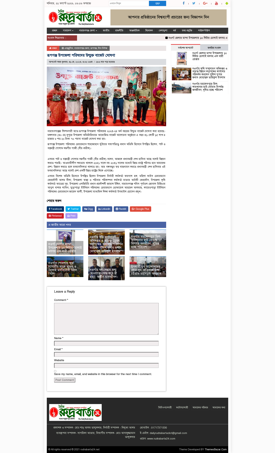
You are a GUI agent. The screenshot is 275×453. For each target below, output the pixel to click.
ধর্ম (174, 30)
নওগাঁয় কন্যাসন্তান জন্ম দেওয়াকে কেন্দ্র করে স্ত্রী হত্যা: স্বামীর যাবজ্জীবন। (104, 273)
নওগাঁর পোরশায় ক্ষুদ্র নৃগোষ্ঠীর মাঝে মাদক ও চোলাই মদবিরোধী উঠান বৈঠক (62, 268)
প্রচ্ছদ (54, 30)
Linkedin (105, 209)
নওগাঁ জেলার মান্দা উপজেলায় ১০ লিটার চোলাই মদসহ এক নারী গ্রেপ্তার (198, 38)
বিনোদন (149, 30)
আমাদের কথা (218, 407)
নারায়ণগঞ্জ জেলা (87, 30)
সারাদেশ (67, 30)
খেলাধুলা (163, 30)
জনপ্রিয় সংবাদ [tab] (214, 47)
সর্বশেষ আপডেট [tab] (185, 47)
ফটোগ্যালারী (182, 407)
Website (59, 360)
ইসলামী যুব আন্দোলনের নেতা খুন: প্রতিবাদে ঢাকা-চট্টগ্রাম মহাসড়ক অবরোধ (146, 270)
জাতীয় (106, 30)
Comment (61, 300)
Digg (90, 209)
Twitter (74, 209)
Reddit (122, 209)
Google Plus (142, 209)
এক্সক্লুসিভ (68, 48)
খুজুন (157, 3)
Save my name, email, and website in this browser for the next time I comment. (103, 374)
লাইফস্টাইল (204, 30)
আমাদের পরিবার (200, 407)
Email (58, 349)
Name (58, 338)
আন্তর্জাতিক (134, 30)
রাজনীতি (119, 30)
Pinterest (56, 215)
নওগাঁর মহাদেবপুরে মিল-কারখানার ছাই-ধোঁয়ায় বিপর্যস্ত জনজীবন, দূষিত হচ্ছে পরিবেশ (146, 242)
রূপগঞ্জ (93, 48)
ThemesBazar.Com (216, 449)
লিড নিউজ (102, 48)
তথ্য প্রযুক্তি (187, 30)
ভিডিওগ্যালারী (165, 407)
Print (73, 215)
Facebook (56, 209)
